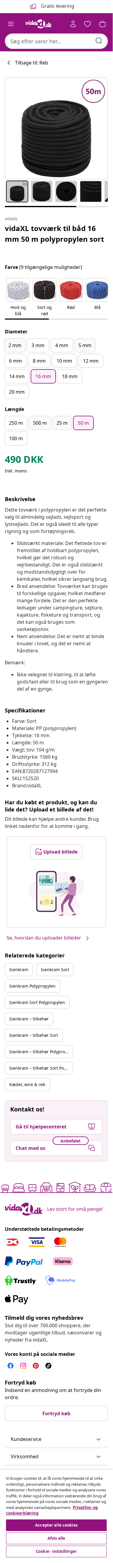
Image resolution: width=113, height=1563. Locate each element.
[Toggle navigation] (11, 24)
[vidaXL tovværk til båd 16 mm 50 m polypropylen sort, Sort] (56, 128)
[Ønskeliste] (87, 23)
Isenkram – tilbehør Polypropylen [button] (40, 1051)
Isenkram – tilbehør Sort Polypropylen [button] (40, 1068)
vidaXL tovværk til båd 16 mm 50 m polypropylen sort (54, 233)
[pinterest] (36, 1366)
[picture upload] (56, 893)
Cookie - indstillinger (56, 1551)
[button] (18, 297)
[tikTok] (48, 1366)
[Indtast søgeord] (99, 40)
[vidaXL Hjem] (38, 23)
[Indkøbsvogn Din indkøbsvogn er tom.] (102, 23)
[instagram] (23, 1366)
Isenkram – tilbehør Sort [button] (33, 1035)
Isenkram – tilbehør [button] (29, 1019)
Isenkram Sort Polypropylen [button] (37, 1002)
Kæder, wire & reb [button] (27, 1084)
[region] (56, 1514)
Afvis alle (56, 1538)
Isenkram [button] (18, 969)
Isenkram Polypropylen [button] (32, 986)
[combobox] (56, 41)
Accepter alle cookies (56, 1525)
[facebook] (11, 1366)
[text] (24, 460)
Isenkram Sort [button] (55, 969)
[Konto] (73, 23)
